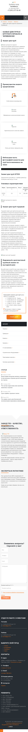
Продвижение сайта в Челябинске (10, 724)
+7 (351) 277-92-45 (14, 10)
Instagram (6, 683)
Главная (5, 21)
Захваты (16, 21)
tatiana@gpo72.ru (7, 625)
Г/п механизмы (7, 347)
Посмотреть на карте (16, 662)
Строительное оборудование (11, 352)
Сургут (5, 651)
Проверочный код (5, 585)
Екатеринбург (7, 647)
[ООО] (14, 2)
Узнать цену (14, 317)
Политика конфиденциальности (14, 723)
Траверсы (5, 333)
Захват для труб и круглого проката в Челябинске (12, 34)
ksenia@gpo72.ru (7, 636)
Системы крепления (8, 362)
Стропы (5, 328)
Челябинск (7, 649)
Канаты (5, 338)
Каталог (10, 21)
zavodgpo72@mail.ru (6, 673)
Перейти (3, 685)
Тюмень (6, 645)
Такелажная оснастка (9, 357)
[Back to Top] (1, 730)
